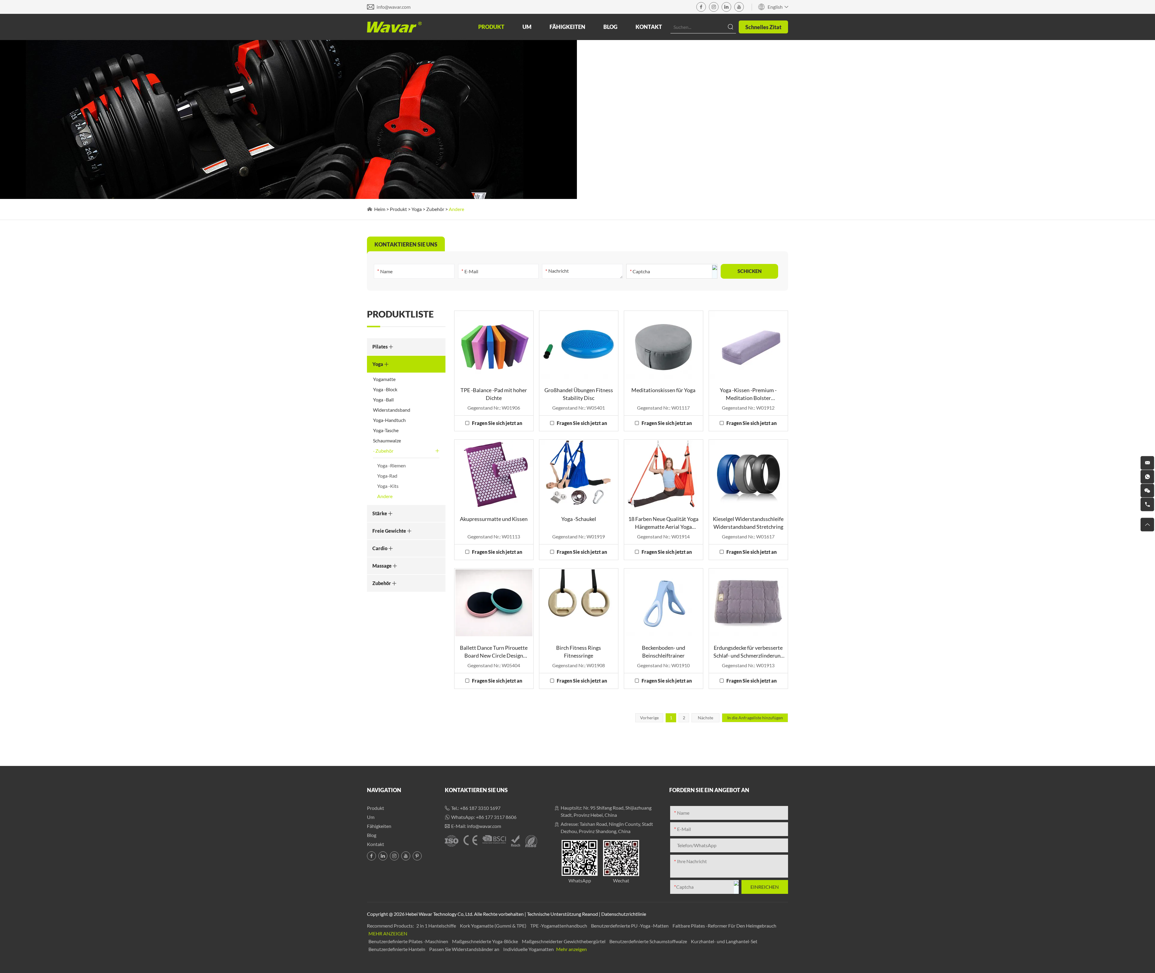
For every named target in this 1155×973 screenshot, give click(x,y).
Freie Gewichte (389, 531)
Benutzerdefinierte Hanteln (397, 949)
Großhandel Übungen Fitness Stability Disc (578, 394)
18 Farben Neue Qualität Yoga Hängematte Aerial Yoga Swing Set (663, 523)
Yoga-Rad (387, 476)
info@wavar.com (394, 7)
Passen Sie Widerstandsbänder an (464, 949)
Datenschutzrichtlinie (623, 914)
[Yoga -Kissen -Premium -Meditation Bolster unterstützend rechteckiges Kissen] (748, 345)
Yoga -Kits (388, 486)
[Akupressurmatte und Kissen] (493, 474)
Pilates (380, 346)
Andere (385, 496)
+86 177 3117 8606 (496, 817)
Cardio (380, 548)
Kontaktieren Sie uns (476, 790)
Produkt (491, 26)
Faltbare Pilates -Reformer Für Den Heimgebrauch (724, 925)
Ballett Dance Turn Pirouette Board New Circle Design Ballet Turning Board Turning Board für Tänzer (494, 651)
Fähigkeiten (567, 26)
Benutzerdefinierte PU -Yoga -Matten (630, 925)
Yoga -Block (385, 389)
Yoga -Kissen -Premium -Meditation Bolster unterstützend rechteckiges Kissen (748, 394)
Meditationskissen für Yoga (663, 390)
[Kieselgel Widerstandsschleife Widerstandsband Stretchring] (748, 474)
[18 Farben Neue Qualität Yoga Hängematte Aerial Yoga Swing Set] (663, 474)
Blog (610, 26)
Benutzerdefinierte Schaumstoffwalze (648, 941)
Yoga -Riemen (391, 465)
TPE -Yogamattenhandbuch (559, 925)
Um (526, 26)
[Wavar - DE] (394, 27)
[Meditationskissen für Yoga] (663, 345)
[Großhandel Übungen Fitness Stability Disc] (578, 345)
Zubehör (435, 209)
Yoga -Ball (383, 399)
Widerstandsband (391, 410)
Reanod (590, 914)
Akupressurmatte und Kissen (494, 519)
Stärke (380, 513)
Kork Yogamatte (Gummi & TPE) (493, 925)
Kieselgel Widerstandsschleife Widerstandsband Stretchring (748, 523)
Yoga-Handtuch (389, 420)
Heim (379, 209)
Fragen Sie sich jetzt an (497, 423)
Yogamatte (384, 379)
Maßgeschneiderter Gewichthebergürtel (564, 941)
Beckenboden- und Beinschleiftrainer (663, 651)
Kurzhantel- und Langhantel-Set (724, 941)
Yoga (416, 209)
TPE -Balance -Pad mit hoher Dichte (493, 394)
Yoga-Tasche (386, 430)
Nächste (705, 717)
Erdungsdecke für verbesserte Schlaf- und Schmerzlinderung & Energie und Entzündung (748, 651)
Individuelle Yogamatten (529, 949)
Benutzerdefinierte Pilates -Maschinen (408, 941)
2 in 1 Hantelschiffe (436, 925)
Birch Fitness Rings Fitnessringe (578, 651)
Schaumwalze (387, 440)
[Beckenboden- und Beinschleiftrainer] (663, 602)
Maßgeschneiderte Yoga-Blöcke (485, 941)
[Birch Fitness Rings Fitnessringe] (578, 602)
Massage (382, 566)
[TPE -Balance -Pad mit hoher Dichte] (493, 345)
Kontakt (649, 26)
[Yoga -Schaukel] (578, 474)
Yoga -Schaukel (578, 519)
